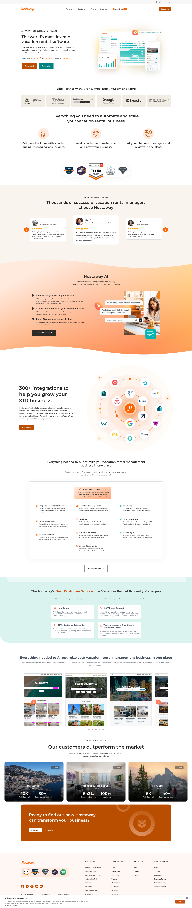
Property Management (93, 867)
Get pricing (46, 66)
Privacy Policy (45, 894)
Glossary (115, 890)
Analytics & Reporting (92, 875)
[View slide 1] (89, 729)
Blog (113, 867)
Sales (156, 867)
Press (136, 875)
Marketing (88, 886)
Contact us (158, 875)
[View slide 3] (96, 729)
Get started (165, 9)
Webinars (115, 879)
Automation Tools (91, 879)
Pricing (93, 9)
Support (157, 871)
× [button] (189, 897)
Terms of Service (63, 894)
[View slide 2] (92, 729)
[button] (50, 905)
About (136, 867)
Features (69, 9)
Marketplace (116, 871)
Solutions (91, 862)
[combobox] (187, 898)
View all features (94, 568)
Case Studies (116, 875)
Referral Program (160, 883)
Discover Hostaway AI (44, 333)
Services (88, 883)
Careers (136, 871)
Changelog (115, 886)
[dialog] (96, 901)
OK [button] (180, 901)
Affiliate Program (160, 886)
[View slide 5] (103, 729)
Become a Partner (160, 879)
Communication (90, 871)
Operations (89, 894)
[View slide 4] (99, 729)
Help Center (116, 883)
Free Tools (115, 894)
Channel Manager (91, 890)
